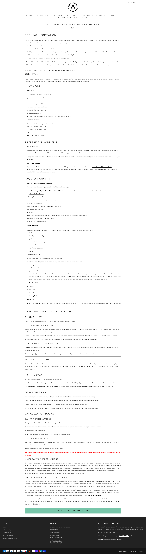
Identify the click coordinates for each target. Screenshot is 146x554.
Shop (74, 15)
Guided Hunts (42, 15)
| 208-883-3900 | (113, 15)
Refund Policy (7, 530)
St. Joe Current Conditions (73, 511)
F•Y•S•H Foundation (88, 15)
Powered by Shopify (122, 551)
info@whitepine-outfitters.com (73, 18)
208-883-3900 (54, 530)
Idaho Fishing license (36, 194)
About (29, 15)
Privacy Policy (7, 532)
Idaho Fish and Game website (102, 167)
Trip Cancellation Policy (10, 538)
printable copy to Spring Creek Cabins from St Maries (46, 191)
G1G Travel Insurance (94, 495)
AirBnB (102, 15)
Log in (129, 2)
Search (5, 527)
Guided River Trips (59, 15)
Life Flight (36, 504)
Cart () (136, 2)
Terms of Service (8, 535)
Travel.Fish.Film (124, 536)
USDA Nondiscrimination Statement (110, 540)
